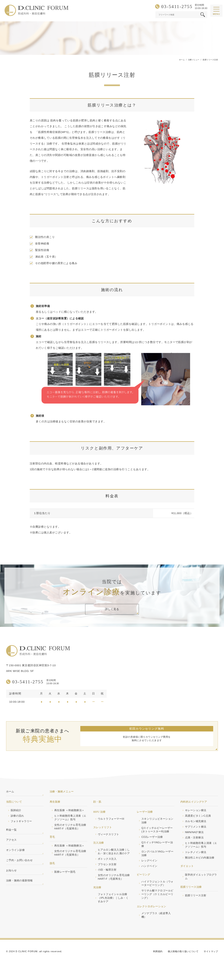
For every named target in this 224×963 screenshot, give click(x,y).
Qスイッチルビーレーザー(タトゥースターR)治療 (157, 830)
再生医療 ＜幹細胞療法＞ (69, 810)
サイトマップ (211, 951)
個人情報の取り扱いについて (183, 951)
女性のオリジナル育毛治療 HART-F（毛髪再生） (70, 826)
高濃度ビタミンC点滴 (198, 815)
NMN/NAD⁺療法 (194, 832)
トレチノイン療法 (195, 852)
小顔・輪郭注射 (107, 869)
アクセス (11, 839)
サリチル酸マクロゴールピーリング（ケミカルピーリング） (157, 894)
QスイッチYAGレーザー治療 (157, 844)
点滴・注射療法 (194, 837)
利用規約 (158, 951)
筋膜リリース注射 (195, 895)
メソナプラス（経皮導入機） (156, 915)
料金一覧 (11, 829)
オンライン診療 (15, 850)
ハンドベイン (149, 866)
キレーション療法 (195, 810)
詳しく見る (112, 609)
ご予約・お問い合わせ (19, 860)
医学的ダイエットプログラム (201, 876)
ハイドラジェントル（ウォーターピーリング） (157, 883)
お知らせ (11, 870)
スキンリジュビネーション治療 (157, 820)
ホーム (10, 791)
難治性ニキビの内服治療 (199, 857)
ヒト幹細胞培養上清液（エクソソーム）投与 (70, 817)
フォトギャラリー (21, 821)
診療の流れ (17, 815)
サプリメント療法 (195, 826)
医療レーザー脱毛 (65, 871)
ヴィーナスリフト (108, 834)
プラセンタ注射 (107, 864)
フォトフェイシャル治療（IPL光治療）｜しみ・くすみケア (113, 898)
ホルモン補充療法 (195, 821)
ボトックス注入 (107, 858)
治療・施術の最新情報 (19, 880)
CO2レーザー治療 (152, 837)
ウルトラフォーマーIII (111, 818)
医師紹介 (16, 810)
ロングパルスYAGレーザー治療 (157, 853)
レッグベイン (149, 860)
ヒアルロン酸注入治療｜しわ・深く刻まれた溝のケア (114, 851)
